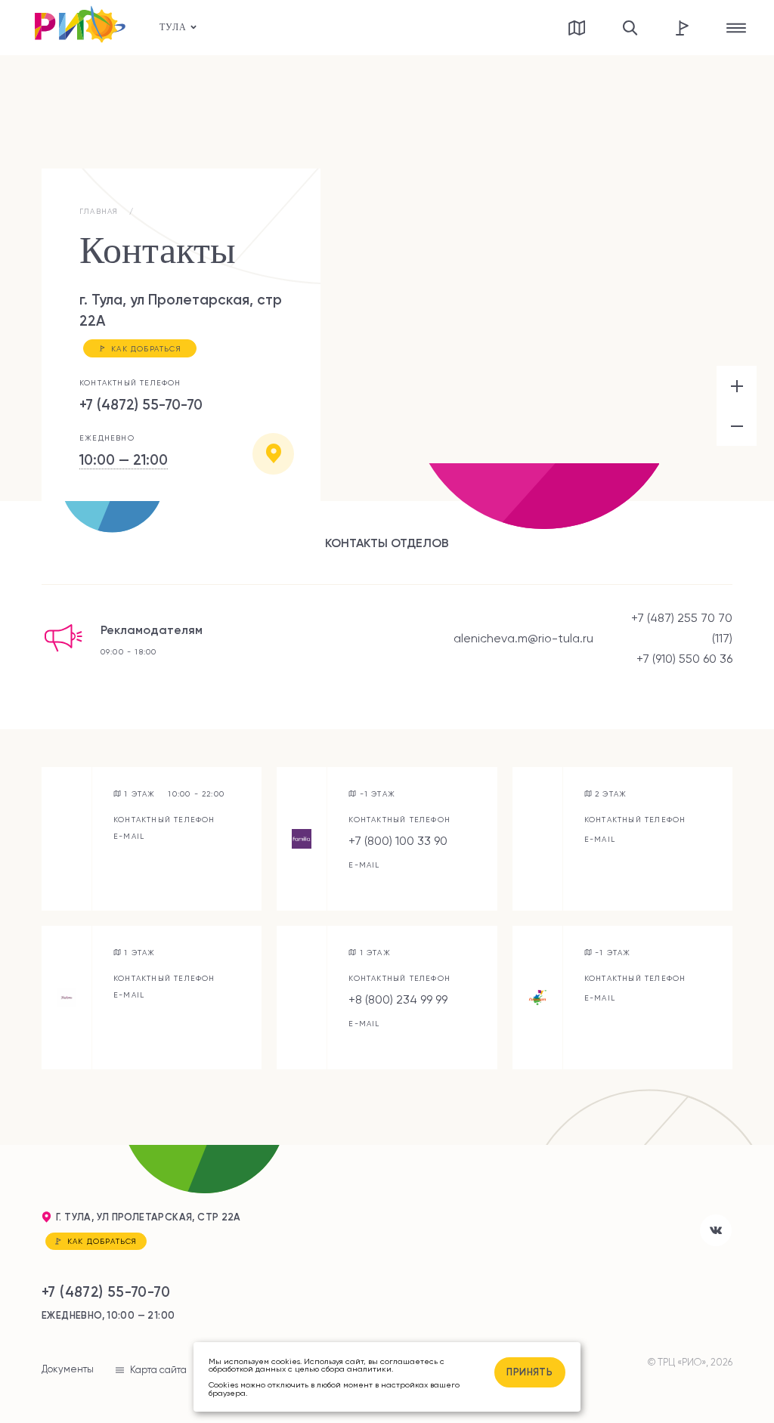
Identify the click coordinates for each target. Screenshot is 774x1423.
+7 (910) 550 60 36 (684, 658)
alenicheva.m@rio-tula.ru (523, 638)
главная (98, 211)
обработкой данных (247, 1368)
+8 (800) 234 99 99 (397, 999)
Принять (529, 1372)
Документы (68, 1369)
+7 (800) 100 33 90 (397, 841)
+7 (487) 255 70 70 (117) (681, 628)
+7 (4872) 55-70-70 (141, 404)
